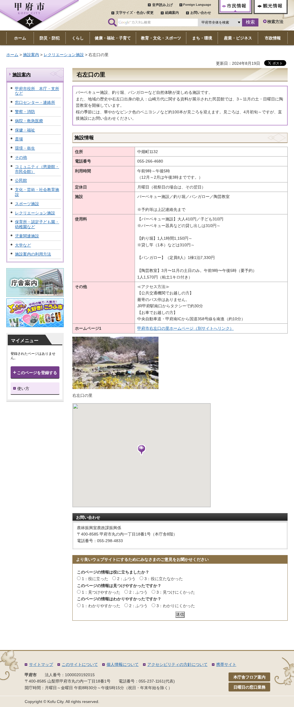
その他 (21, 157)
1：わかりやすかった (101, 605)
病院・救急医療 (29, 121)
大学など (23, 245)
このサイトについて (80, 664)
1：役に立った (95, 578)
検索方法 (275, 21)
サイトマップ (41, 664)
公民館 (21, 180)
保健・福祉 (25, 130)
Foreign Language (197, 4)
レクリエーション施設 (64, 54)
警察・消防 (25, 111)
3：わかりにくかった (175, 605)
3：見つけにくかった (175, 592)
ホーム (12, 54)
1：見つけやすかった (101, 592)
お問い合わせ (200, 13)
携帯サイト (226, 664)
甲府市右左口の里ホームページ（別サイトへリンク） (185, 328)
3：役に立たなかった (163, 578)
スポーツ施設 (27, 203)
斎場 (19, 139)
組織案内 (172, 13)
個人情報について (123, 664)
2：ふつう (126, 578)
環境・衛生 (25, 148)
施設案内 (31, 54)
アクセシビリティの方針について (177, 664)
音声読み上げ (162, 5)
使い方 (23, 388)
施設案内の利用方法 (33, 254)
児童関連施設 (27, 236)
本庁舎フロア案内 (249, 677)
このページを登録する (37, 372)
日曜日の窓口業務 (249, 687)
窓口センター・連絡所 (35, 102)
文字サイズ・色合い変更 (135, 13)
